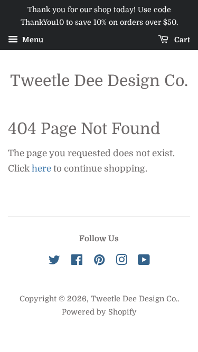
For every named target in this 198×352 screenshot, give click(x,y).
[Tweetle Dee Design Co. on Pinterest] (99, 262)
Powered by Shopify (99, 312)
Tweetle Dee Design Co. (99, 81)
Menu (32, 39)
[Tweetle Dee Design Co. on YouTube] (144, 262)
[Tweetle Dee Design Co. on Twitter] (54, 262)
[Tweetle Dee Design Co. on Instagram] (121, 262)
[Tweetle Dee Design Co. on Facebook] (77, 262)
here (41, 169)
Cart (181, 39)
